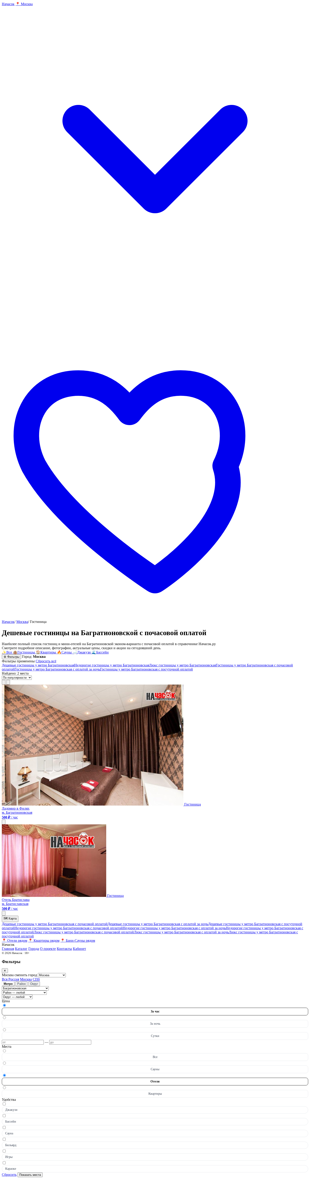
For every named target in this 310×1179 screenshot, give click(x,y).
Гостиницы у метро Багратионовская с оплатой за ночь (57, 669)
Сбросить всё (46, 661)
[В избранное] (3, 822)
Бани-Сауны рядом (77, 940)
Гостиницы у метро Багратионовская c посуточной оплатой (146, 669)
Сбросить (9, 1175)
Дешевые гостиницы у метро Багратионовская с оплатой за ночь (158, 924)
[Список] (3, 682)
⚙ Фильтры (11, 656)
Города (33, 949)
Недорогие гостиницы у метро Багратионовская (111, 665)
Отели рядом (14, 940)
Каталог (21, 949)
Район (21, 983)
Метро (8, 983)
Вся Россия (10, 979)
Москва (22, 622)
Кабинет (79, 949)
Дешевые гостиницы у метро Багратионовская (38, 665)
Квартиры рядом (43, 940)
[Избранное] (155, 618)
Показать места (30, 1175)
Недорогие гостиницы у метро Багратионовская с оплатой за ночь (174, 928)
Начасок (8, 622)
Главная (8, 949)
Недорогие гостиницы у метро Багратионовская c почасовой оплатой (69, 928)
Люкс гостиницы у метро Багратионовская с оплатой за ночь (181, 932)
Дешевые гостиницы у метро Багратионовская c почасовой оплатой (55, 924)
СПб (36, 979)
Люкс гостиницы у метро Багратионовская (182, 665)
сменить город (26, 975)
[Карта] (8, 682)
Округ (34, 983)
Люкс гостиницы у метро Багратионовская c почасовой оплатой (84, 932)
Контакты (64, 949)
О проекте (48, 949)
